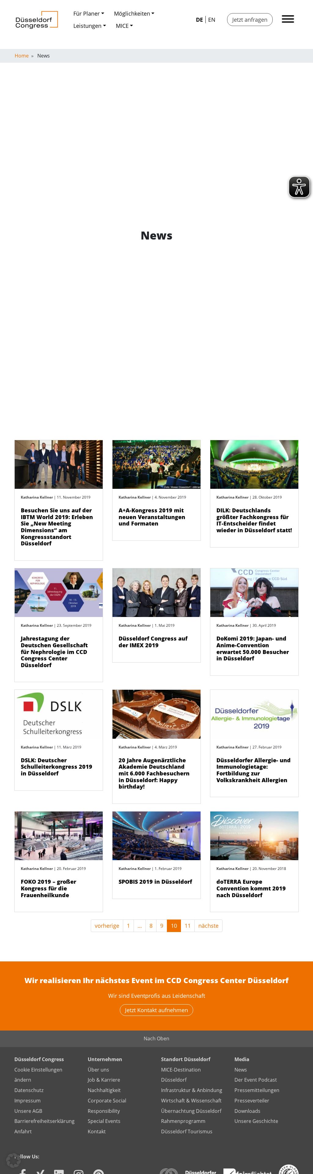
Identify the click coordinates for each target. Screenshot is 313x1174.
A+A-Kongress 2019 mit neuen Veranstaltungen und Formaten (152, 517)
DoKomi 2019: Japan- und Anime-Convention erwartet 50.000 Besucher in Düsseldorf (252, 648)
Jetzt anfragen (249, 19)
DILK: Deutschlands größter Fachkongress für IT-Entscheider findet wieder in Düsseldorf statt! (254, 520)
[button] (13, 1160)
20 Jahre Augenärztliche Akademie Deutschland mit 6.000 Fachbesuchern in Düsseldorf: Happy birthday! (154, 773)
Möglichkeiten (132, 13)
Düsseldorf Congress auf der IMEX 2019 (153, 642)
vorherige (107, 925)
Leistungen (87, 25)
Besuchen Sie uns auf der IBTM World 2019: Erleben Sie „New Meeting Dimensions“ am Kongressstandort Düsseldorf (57, 527)
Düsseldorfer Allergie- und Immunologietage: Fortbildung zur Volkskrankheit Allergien (253, 770)
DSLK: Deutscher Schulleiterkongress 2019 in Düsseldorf (56, 766)
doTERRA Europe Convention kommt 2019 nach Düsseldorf (251, 888)
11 (188, 925)
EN (211, 19)
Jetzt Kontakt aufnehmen (156, 1010)
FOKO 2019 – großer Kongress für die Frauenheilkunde (48, 888)
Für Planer (86, 13)
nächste (208, 925)
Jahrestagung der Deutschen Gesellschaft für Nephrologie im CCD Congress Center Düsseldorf (54, 651)
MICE (122, 25)
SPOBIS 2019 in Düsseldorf (155, 881)
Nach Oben (156, 1038)
